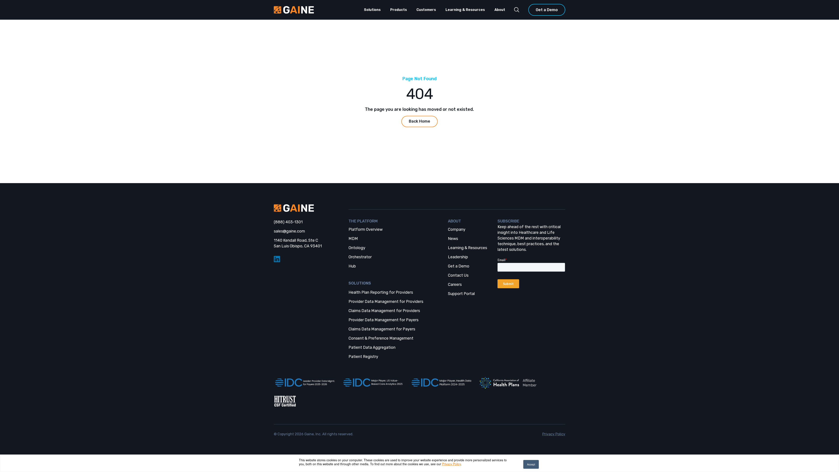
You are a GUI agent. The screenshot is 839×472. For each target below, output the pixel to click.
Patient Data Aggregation (371, 347)
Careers (455, 284)
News (453, 238)
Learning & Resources (465, 10)
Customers (426, 10)
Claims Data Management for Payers (381, 329)
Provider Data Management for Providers (385, 301)
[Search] (516, 9)
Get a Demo (547, 9)
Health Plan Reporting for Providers (380, 292)
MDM (353, 238)
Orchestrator (360, 257)
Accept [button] (531, 464)
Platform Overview (365, 229)
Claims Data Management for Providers (384, 310)
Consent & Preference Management (380, 338)
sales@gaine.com (289, 231)
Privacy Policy (451, 464)
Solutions (372, 10)
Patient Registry (363, 356)
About (499, 10)
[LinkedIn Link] (307, 259)
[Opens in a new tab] (304, 382)
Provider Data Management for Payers (383, 320)
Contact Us (458, 275)
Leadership (458, 257)
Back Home (419, 121)
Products (398, 10)
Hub (352, 266)
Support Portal (461, 293)
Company (456, 229)
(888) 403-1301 (288, 222)
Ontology (356, 247)
